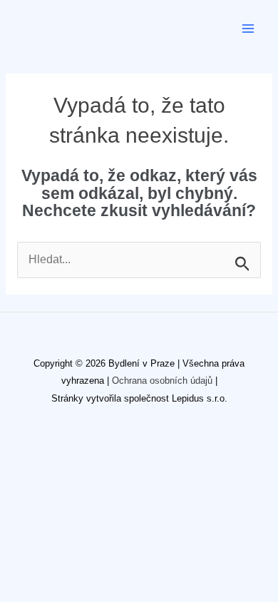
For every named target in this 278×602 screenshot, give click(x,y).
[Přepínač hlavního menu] (248, 28)
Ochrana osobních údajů (162, 380)
